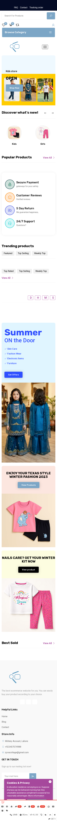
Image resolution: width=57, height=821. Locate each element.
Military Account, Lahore (16, 741)
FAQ (16, 7)
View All (47, 157)
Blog (4, 721)
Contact (23, 7)
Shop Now (14, 88)
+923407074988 (12, 746)
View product (28, 569)
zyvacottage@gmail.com (16, 752)
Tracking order (36, 7)
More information (36, 795)
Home (4, 716)
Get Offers (13, 374)
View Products (28, 485)
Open (11, 78)
